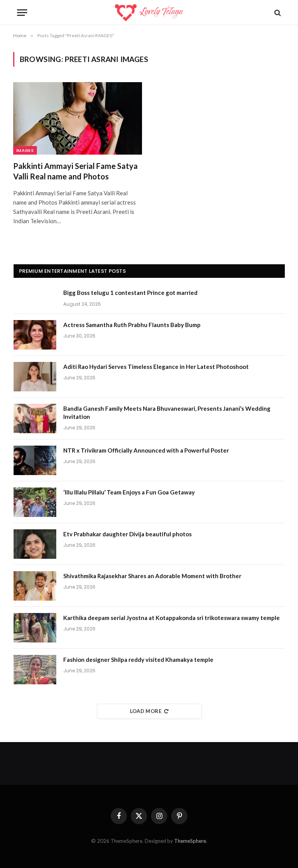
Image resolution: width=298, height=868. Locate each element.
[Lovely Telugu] (149, 12)
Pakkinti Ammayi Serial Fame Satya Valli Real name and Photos (75, 171)
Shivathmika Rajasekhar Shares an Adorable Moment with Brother (152, 575)
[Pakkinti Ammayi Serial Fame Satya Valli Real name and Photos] (77, 118)
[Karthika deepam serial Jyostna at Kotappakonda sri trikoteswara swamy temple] (35, 627)
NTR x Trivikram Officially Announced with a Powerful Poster (146, 450)
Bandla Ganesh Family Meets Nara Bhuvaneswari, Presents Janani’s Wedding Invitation (166, 412)
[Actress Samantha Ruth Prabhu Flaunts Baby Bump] (35, 335)
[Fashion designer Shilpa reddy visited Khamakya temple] (35, 669)
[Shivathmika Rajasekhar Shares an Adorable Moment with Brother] (35, 586)
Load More (146, 711)
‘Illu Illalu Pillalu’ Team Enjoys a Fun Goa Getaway (129, 492)
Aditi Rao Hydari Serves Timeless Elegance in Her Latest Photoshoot (156, 366)
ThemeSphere (190, 841)
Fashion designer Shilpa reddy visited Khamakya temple (138, 659)
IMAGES (25, 150)
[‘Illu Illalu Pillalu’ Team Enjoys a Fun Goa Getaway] (35, 502)
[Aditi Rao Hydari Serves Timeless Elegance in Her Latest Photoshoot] (35, 376)
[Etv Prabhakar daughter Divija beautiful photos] (35, 544)
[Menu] (22, 12)
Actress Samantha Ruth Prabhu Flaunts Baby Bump (132, 324)
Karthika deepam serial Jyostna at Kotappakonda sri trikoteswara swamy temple (171, 617)
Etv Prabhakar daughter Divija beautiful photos (127, 533)
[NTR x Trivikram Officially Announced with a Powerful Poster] (35, 460)
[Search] (277, 12)
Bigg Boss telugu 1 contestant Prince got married (130, 292)
